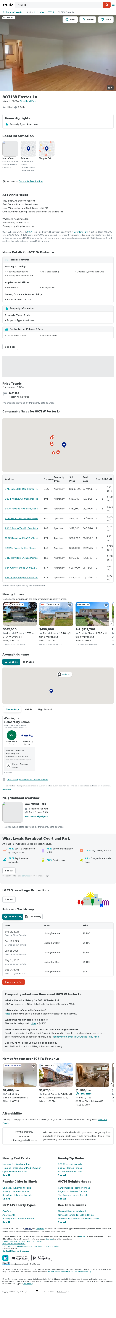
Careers (53, 1269)
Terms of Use (89, 1269)
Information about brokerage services (22, 1246)
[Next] (111, 623)
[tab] (11, 662)
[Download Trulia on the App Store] (20, 1258)
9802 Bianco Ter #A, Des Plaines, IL (24, 528)
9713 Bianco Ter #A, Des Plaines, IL (24, 518)
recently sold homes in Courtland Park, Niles (75, 1036)
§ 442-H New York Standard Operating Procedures (22, 1241)
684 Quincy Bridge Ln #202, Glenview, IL (27, 567)
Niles (42, 12)
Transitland (40, 1229)
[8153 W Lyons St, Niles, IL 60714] (92, 614)
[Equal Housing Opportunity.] (37, 1292)
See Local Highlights (36, 816)
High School (45, 709)
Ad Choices (25, 1272)
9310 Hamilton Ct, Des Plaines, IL (23, 557)
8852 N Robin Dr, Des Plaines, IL (22, 548)
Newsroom (62, 1269)
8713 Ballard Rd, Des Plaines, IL (21, 488)
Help (4, 1272)
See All (10, 870)
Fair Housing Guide (41, 1269)
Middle (28, 709)
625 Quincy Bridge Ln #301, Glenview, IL (26, 577)
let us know (28, 1284)
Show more (11, 982)
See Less (11, 346)
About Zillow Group (24, 1269)
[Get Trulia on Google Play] (41, 1258)
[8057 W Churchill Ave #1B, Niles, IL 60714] (92, 1075)
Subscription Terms (103, 1269)
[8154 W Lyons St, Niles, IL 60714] (20, 614)
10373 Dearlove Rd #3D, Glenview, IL (25, 538)
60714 (51, 12)
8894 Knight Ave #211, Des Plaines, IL (25, 498)
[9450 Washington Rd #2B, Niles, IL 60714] (56, 1075)
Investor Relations (75, 1269)
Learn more (6, 789)
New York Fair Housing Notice (13, 1244)
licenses (82, 1236)
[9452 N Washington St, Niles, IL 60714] (20, 1075)
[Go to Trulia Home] (8, 4)
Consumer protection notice (48, 1246)
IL (35, 12)
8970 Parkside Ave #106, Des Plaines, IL (26, 508)
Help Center (61, 1292)
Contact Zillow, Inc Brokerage (15, 1251)
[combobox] (63, 5)
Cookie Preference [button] (39, 1272)
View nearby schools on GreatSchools (27, 779)
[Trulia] (5, 1258)
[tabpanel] (58, 953)
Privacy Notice (13, 1272)
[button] (107, 5)
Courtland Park (28, 101)
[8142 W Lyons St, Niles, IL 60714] (56, 614)
